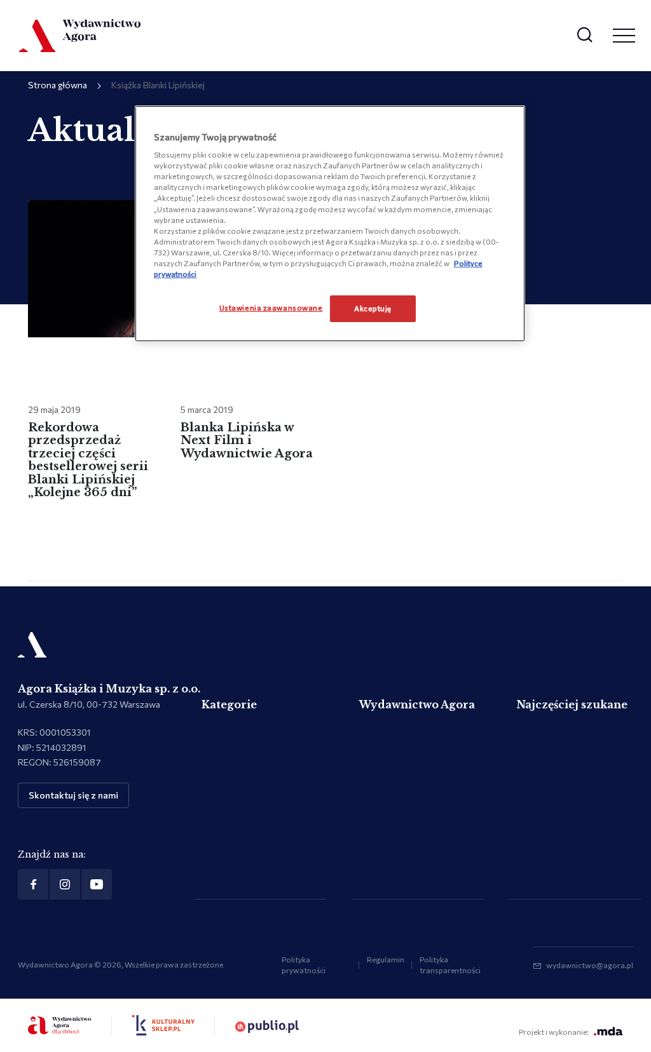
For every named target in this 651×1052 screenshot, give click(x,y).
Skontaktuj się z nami (73, 795)
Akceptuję (373, 308)
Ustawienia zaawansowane (271, 307)
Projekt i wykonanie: (554, 1031)
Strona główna (57, 84)
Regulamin (385, 959)
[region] (330, 223)
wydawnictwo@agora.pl (589, 965)
